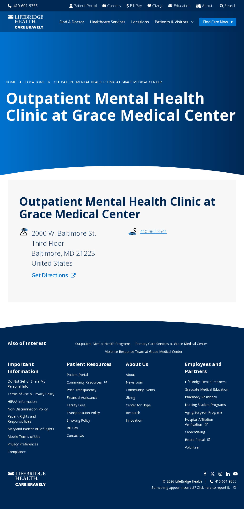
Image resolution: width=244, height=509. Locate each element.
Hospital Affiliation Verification (199, 422)
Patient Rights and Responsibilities (22, 419)
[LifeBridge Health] (27, 479)
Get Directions (49, 275)
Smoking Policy (78, 420)
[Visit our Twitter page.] (213, 474)
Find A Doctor (71, 22)
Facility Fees (76, 405)
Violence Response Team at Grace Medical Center (143, 351)
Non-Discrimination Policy (28, 409)
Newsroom (134, 382)
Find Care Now (215, 22)
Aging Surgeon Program (203, 412)
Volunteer (192, 447)
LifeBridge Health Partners (205, 381)
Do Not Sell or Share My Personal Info (26, 384)
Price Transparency (81, 390)
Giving (157, 5)
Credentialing (195, 432)
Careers (114, 5)
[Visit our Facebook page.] (205, 474)
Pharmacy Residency (201, 397)
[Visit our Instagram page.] (220, 474)
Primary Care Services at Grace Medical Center (171, 343)
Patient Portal (85, 5)
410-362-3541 (153, 231)
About (207, 5)
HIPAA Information (22, 401)
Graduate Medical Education (206, 389)
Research (133, 412)
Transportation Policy (83, 412)
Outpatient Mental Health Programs (103, 343)
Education (182, 5)
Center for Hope (138, 405)
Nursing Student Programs (205, 404)
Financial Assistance (82, 397)
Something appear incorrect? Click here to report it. (191, 487)
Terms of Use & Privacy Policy (31, 394)
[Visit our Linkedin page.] (228, 474)
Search (230, 5)
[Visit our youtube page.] (235, 474)
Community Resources (84, 382)
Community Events (140, 390)
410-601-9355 (25, 5)
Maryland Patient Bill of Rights (31, 429)
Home (11, 82)
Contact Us (75, 435)
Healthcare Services (107, 22)
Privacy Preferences (23, 444)
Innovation (134, 420)
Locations (140, 22)
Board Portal (195, 439)
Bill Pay (136, 5)
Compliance (17, 451)
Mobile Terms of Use (24, 436)
